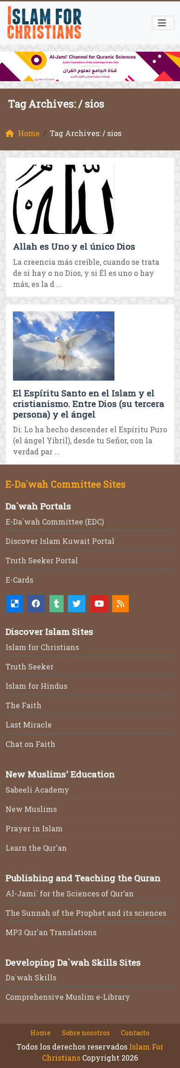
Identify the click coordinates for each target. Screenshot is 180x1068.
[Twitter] (76, 603)
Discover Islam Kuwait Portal (60, 541)
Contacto (135, 1032)
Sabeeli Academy (37, 789)
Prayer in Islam (34, 828)
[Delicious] (14, 603)
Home (40, 1032)
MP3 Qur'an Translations (51, 932)
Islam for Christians (42, 647)
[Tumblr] (56, 603)
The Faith (24, 705)
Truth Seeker (30, 666)
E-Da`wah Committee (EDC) (55, 521)
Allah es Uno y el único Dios (74, 246)
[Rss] (120, 603)
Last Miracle (29, 724)
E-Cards (19, 580)
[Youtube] (99, 603)
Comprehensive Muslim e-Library (68, 997)
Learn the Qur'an (36, 848)
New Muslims (31, 809)
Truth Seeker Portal (42, 560)
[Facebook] (36, 603)
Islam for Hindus (36, 686)
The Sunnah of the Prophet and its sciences (86, 913)
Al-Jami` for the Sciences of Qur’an (70, 893)
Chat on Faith (30, 744)
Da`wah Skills (31, 977)
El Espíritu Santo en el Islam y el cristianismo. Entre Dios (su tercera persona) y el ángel (88, 403)
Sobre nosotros (86, 1032)
